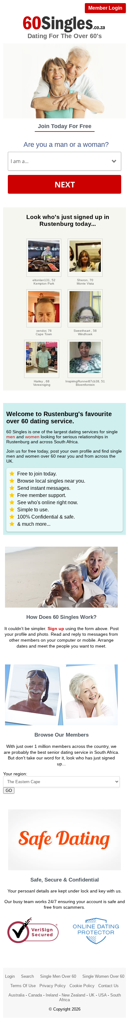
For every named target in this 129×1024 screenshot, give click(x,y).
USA (102, 995)
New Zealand (73, 995)
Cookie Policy (82, 985)
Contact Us (108, 985)
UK (92, 995)
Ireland (52, 995)
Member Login (105, 8)
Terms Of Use (23, 985)
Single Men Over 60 (58, 976)
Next (64, 184)
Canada (35, 995)
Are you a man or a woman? (66, 144)
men (10, 436)
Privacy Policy (52, 985)
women (32, 436)
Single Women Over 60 (103, 976)
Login (10, 976)
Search (27, 976)
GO (9, 790)
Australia (16, 995)
